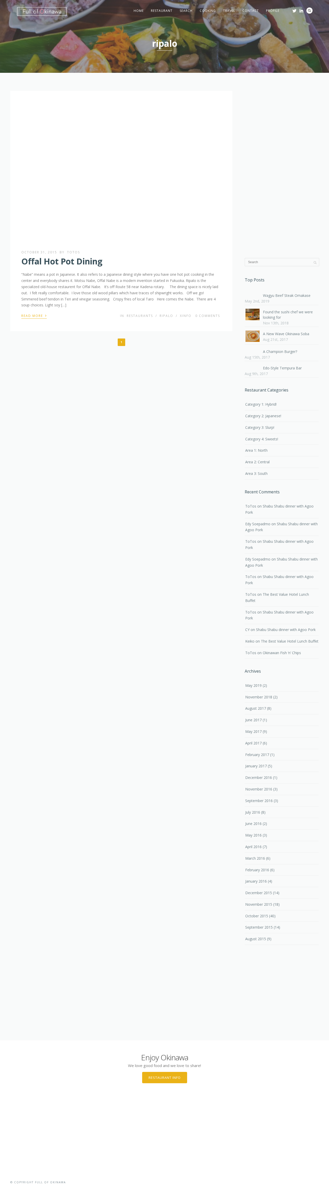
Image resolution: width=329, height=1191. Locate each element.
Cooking (208, 10)
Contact (250, 10)
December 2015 (258, 892)
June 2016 (253, 823)
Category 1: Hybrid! (261, 404)
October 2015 (256, 915)
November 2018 (258, 697)
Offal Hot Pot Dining (61, 261)
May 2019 (253, 685)
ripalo (166, 316)
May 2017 (253, 731)
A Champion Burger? (280, 351)
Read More (34, 315)
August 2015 (255, 938)
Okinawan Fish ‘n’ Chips (282, 652)
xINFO (185, 316)
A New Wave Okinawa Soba (286, 333)
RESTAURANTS (140, 316)
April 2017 (253, 743)
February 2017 (257, 754)
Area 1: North (256, 450)
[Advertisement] (282, 170)
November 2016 (258, 789)
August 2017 (255, 708)
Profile (272, 10)
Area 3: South (256, 473)
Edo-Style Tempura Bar (282, 368)
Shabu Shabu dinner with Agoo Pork (286, 629)
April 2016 (253, 846)
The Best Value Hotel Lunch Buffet (289, 641)
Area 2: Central (257, 461)
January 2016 (256, 881)
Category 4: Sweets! (261, 439)
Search (186, 10)
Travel (229, 10)
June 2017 (253, 719)
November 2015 (258, 904)
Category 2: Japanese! (263, 415)
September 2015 (259, 927)
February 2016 (257, 869)
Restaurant (161, 10)
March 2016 (255, 858)
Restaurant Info (165, 1077)
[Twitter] (294, 10)
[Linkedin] (301, 10)
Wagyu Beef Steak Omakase (286, 295)
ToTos (73, 252)
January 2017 (256, 765)
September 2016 (259, 800)
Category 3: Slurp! (259, 427)
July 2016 (252, 812)
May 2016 (253, 835)
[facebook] (287, 9)
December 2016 (258, 777)
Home (139, 10)
